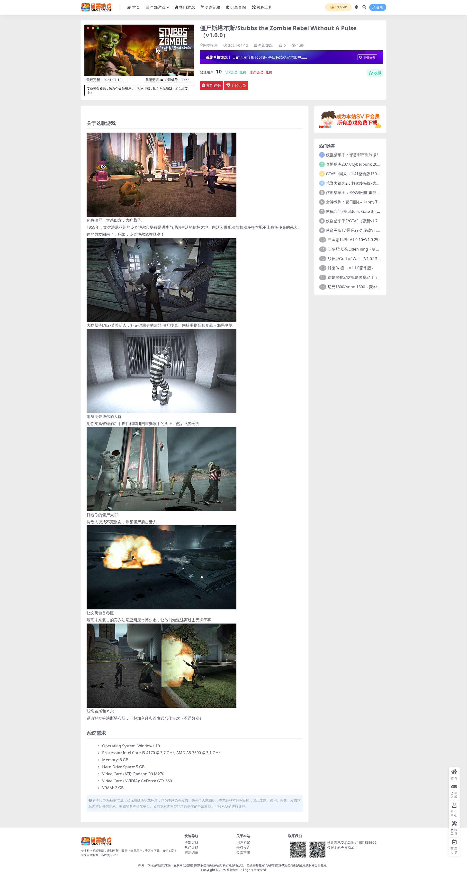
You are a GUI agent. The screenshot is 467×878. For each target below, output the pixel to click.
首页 (136, 7)
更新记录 (213, 7)
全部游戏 (158, 7)
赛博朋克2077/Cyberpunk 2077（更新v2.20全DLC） (372, 164)
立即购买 (213, 85)
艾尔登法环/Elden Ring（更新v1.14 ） (361, 249)
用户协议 (243, 842)
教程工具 (264, 7)
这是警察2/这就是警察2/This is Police (360, 277)
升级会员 (369, 57)
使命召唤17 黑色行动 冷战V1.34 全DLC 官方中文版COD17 (376, 230)
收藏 (378, 72)
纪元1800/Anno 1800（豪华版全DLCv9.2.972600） (372, 287)
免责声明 (243, 852)
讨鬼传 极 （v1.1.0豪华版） (351, 268)
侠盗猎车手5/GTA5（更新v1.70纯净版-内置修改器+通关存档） (380, 221)
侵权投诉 (243, 847)
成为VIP (341, 7)
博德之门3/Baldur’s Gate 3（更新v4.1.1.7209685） (370, 211)
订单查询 (238, 7)
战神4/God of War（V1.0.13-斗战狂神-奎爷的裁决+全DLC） (380, 258)
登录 (379, 7)
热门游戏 (187, 7)
